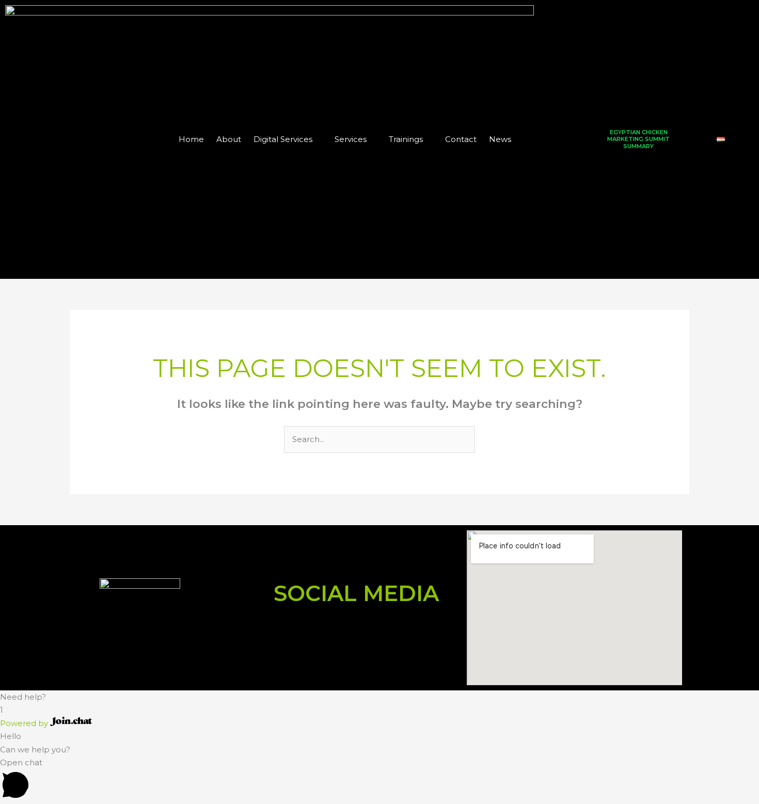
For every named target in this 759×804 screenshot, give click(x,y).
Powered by (25, 723)
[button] (379, 697)
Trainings (406, 139)
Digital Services (283, 139)
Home (191, 139)
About (228, 139)
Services (351, 139)
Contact (461, 139)
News (500, 139)
